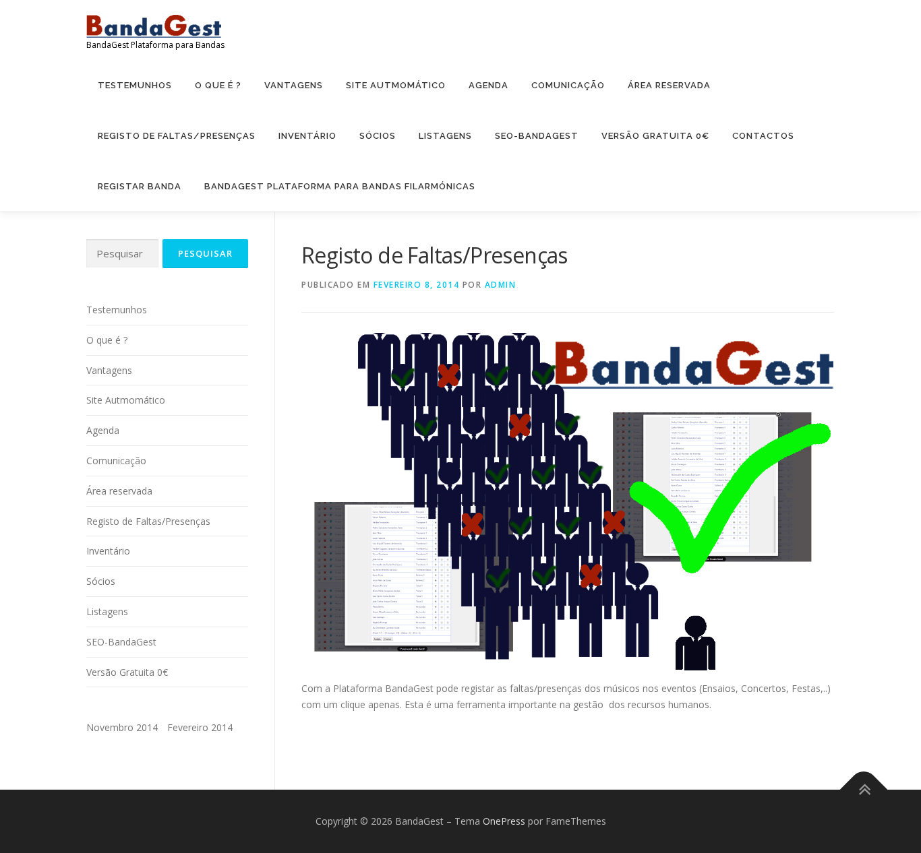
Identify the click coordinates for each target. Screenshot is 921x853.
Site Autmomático (396, 85)
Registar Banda (139, 186)
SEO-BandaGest (536, 136)
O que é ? (218, 85)
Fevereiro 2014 (200, 727)
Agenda (488, 85)
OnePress (504, 821)
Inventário (307, 136)
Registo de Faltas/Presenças (177, 136)
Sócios (377, 136)
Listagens (445, 136)
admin (500, 284)
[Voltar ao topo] (864, 790)
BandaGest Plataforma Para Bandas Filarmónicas (339, 186)
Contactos (763, 136)
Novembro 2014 (122, 727)
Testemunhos (135, 85)
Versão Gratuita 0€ (655, 136)
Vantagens (293, 85)
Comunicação (568, 85)
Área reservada (669, 85)
